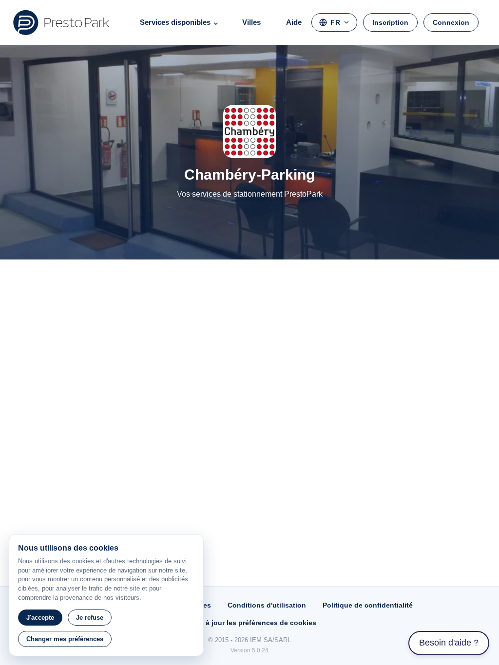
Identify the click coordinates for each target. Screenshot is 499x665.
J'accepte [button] (40, 617)
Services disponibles (175, 22)
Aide (294, 22)
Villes (251, 22)
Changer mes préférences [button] (64, 639)
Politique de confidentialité (368, 605)
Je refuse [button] (89, 617)
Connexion (451, 22)
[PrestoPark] (61, 22)
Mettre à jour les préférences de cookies (249, 623)
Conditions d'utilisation (267, 605)
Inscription (390, 22)
